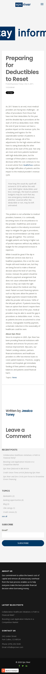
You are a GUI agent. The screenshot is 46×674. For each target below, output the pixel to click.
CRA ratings (9, 508)
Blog (6, 504)
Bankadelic (8, 496)
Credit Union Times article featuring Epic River (21, 472)
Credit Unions (10, 512)
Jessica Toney (18, 84)
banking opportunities (13, 500)
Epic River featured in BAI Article (16, 468)
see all (4, 516)
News (14, 377)
